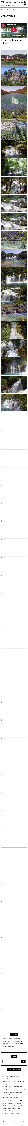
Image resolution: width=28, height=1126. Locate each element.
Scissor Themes (15, 1121)
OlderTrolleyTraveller (14, 2)
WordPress (17, 1123)
